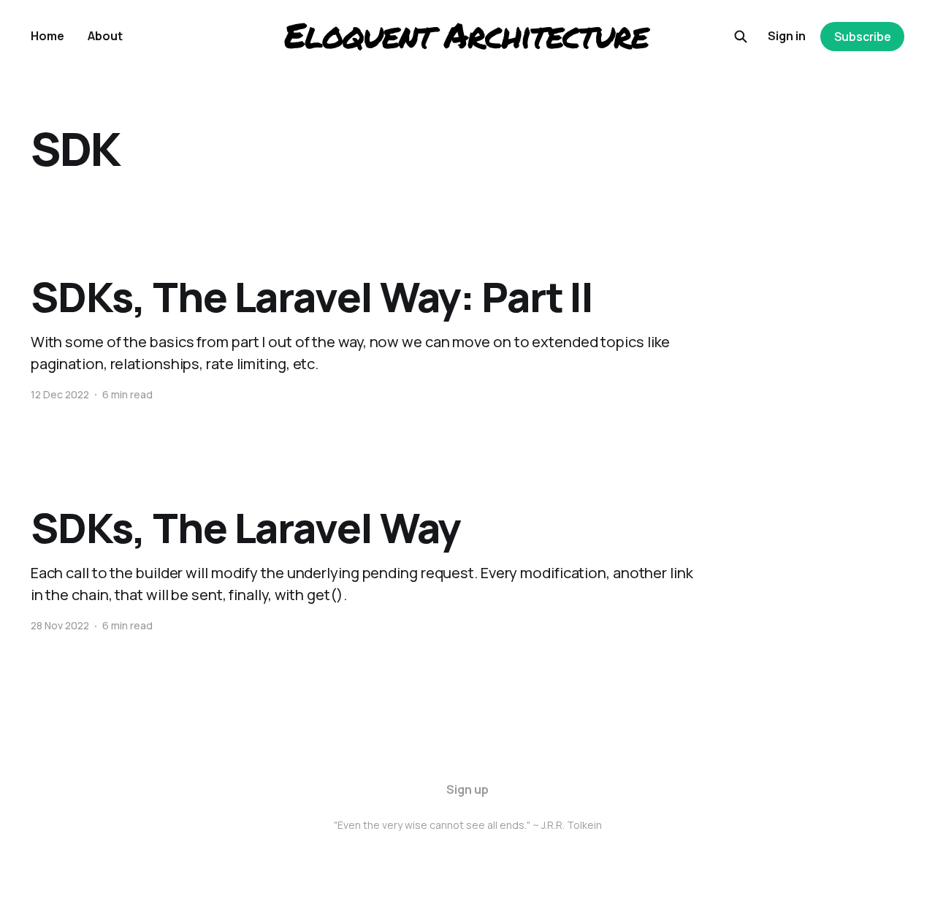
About (105, 36)
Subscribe (862, 37)
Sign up (467, 789)
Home (47, 36)
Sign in (787, 36)
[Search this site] (741, 37)
